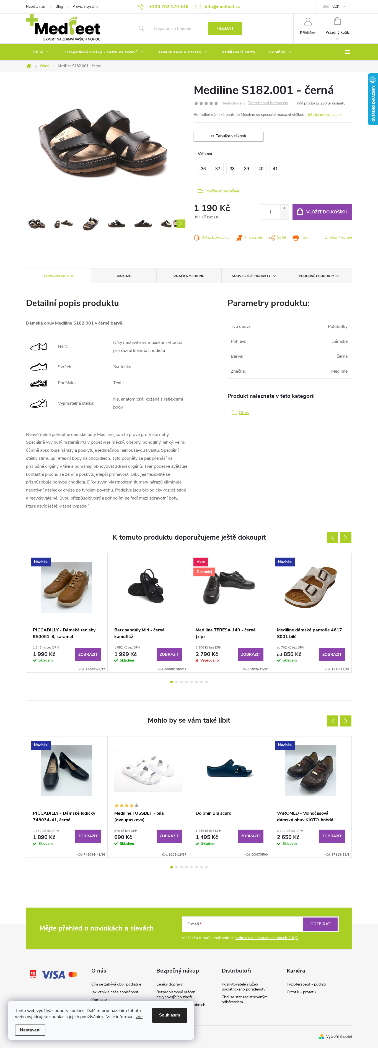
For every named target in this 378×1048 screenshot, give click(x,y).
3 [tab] (181, 682)
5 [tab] (191, 682)
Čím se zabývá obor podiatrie (116, 984)
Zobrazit (88, 654)
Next (345, 537)
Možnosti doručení (222, 191)
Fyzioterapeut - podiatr (306, 984)
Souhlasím (169, 1015)
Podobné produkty (316, 276)
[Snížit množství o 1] (284, 215)
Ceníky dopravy (169, 984)
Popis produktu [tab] (58, 276)
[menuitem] (41, 52)
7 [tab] (201, 682)
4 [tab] (186, 682)
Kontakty (99, 999)
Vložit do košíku (327, 212)
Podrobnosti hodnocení (268, 103)
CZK (335, 6)
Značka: (338, 237)
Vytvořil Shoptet (339, 1036)
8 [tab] (206, 682)
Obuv (244, 413)
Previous (332, 537)
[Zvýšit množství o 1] (284, 208)
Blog (59, 6)
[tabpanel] (67, 612)
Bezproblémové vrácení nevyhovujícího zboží (176, 994)
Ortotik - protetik (301, 992)
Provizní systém (85, 6)
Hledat (225, 28)
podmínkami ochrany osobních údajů (266, 937)
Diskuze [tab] (124, 276)
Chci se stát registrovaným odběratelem (245, 999)
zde (139, 1017)
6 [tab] (196, 682)
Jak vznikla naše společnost (114, 992)
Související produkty (251, 276)
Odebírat (320, 924)
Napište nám (36, 6)
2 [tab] (176, 682)
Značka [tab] (189, 276)
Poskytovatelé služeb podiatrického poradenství (244, 987)
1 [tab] (171, 682)
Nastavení (30, 1030)
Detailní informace (321, 114)
